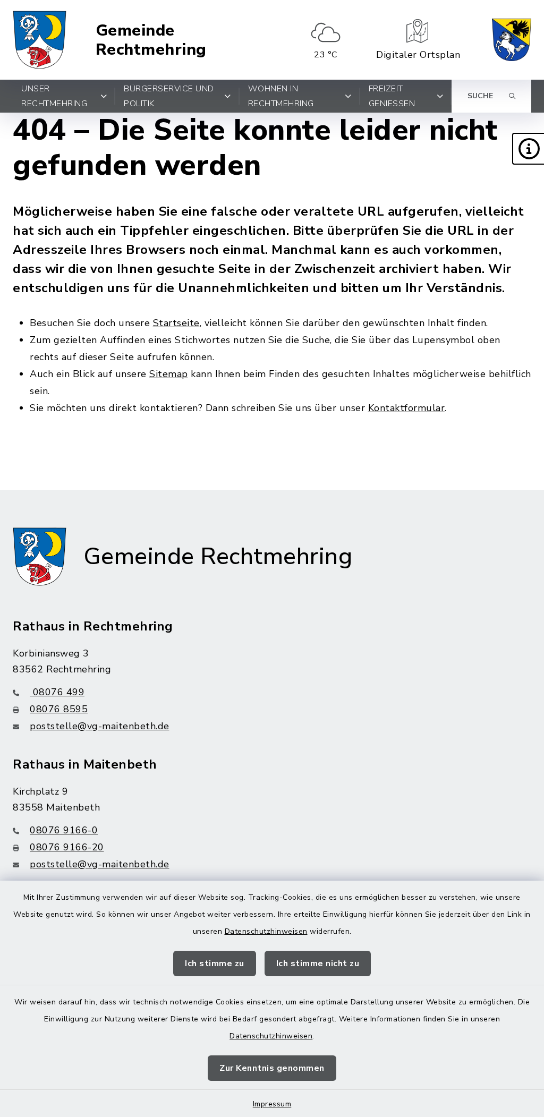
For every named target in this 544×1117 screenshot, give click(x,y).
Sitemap (168, 374)
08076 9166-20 (67, 847)
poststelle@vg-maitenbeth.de (99, 726)
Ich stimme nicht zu (318, 963)
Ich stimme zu (214, 963)
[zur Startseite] (39, 39)
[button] (528, 149)
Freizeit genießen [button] (392, 96)
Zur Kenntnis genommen (272, 1068)
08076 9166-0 (64, 830)
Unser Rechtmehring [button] (54, 96)
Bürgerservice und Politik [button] (169, 96)
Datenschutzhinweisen (266, 931)
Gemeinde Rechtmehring (151, 40)
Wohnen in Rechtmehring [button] (281, 96)
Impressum (272, 1104)
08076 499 (57, 692)
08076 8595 (59, 709)
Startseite (176, 323)
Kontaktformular (406, 408)
